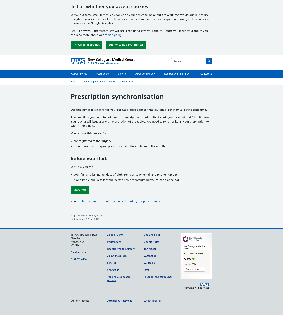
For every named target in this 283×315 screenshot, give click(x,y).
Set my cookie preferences (126, 44)
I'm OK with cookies (86, 44)
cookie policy (113, 35)
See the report (193, 269)
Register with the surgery (178, 73)
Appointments (79, 73)
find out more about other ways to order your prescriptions (121, 201)
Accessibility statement (119, 300)
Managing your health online (99, 81)
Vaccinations (150, 255)
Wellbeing (149, 262)
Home (74, 81)
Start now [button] (80, 189)
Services (122, 73)
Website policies (152, 300)
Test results (150, 248)
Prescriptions (102, 73)
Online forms (127, 81)
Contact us (206, 73)
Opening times (152, 234)
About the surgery (145, 73)
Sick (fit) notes (151, 241)
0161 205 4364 (79, 259)
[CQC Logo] (193, 242)
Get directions (78, 252)
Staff (146, 269)
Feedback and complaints (158, 276)
